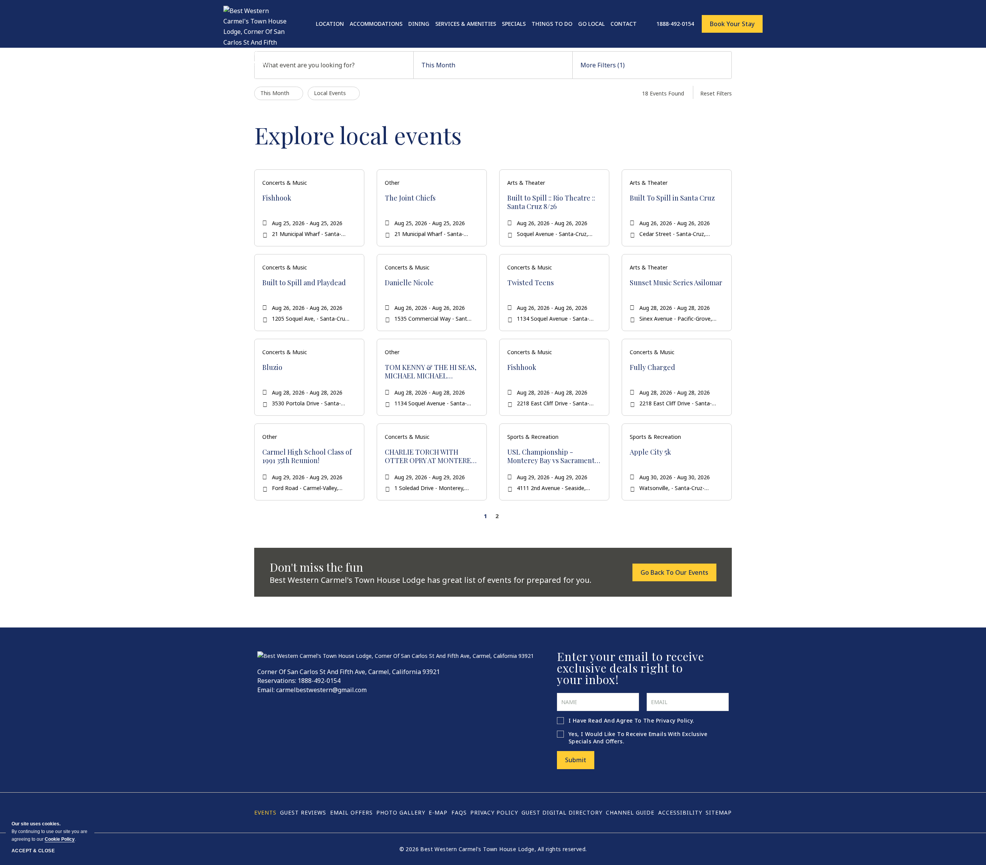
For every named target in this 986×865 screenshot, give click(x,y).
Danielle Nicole (409, 283)
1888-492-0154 (319, 680)
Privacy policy (494, 812)
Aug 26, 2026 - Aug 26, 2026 (552, 223)
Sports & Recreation (532, 436)
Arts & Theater (526, 182)
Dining (418, 23)
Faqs (459, 812)
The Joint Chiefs (410, 198)
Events (265, 812)
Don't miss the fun (316, 567)
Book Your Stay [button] (732, 24)
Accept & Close (33, 850)
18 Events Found (663, 93)
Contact (623, 23)
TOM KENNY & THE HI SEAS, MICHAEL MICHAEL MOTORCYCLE (430, 371)
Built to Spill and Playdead (304, 283)
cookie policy (60, 839)
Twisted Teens (530, 283)
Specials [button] (514, 23)
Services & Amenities (465, 23)
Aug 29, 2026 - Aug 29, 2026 (307, 477)
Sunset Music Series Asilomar (676, 283)
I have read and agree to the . (631, 720)
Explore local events (358, 134)
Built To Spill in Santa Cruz (672, 198)
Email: (266, 690)
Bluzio (272, 367)
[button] (674, 572)
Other (392, 182)
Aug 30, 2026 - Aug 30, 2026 (674, 477)
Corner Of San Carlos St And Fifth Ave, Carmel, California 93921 (348, 672)
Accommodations (376, 23)
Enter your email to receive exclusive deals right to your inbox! (630, 668)
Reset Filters (716, 93)
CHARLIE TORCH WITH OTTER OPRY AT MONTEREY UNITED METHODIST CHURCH (430, 456)
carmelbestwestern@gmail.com (321, 690)
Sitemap (719, 812)
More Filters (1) (602, 65)
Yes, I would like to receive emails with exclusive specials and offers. (637, 737)
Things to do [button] (552, 23)
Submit (575, 760)
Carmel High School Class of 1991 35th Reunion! (307, 456)
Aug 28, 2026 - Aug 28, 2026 (674, 307)
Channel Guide (630, 812)
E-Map (438, 812)
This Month (438, 65)
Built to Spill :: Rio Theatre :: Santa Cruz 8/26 (551, 202)
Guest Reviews (303, 812)
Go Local (591, 23)
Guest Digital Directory (562, 812)
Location (330, 23)
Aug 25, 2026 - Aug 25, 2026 (307, 223)
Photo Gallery (400, 812)
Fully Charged (652, 367)
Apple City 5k (650, 452)
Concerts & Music (284, 182)
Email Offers (351, 812)
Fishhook (276, 198)
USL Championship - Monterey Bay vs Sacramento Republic (553, 456)
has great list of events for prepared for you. (431, 580)
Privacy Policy (674, 720)
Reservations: (276, 680)
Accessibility (680, 812)
